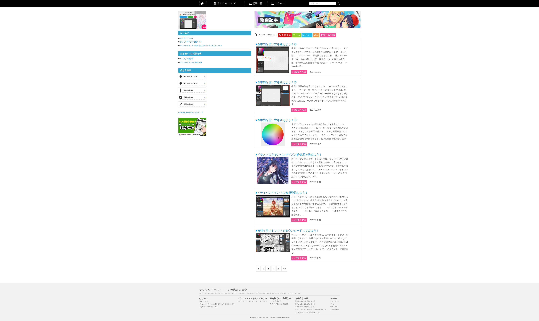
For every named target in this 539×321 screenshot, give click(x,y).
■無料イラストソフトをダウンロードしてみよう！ (287, 230)
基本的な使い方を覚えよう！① (305, 307)
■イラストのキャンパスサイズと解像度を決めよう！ (289, 154)
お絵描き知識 (299, 71)
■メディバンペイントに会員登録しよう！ (282, 192)
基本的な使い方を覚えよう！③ (305, 301)
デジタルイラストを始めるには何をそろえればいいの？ (201, 45)
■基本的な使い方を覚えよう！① (276, 120)
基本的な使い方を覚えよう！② (305, 304)
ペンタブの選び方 (186, 59)
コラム (278, 3)
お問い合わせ (334, 309)
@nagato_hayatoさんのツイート (190, 112)
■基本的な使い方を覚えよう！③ (276, 44)
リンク (332, 304)
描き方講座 (285, 35)
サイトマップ (334, 301)
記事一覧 (257, 3)
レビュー (307, 35)
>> (284, 268)
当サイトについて (226, 3)
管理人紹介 (333, 307)
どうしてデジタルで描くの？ (191, 42)
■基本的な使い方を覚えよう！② (276, 82)
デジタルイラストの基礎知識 (191, 62)
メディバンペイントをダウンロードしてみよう (252, 301)
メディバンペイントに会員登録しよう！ (307, 312)
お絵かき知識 (328, 35)
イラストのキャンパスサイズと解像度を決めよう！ (311, 309)
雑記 (316, 35)
